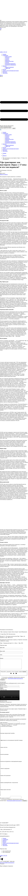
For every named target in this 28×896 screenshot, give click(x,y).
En (2, 75)
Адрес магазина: (3, 722)
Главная (4, 54)
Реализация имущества (10, 63)
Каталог (4, 69)
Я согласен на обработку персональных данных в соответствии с (12, 800)
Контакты (5, 71)
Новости (4, 65)
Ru (0, 75)
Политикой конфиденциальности (15, 678)
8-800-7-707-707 (3, 52)
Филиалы (7, 57)
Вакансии (7, 60)
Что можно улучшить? (5, 798)
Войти (2, 688)
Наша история (8, 56)
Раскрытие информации (10, 64)
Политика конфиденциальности (7, 862)
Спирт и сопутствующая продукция (11, 70)
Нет (1, 28)
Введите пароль (3, 687)
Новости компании (9, 67)
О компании (5, 55)
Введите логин (3, 685)
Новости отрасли (4, 174)
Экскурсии (5, 73)
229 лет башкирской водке (6, 127)
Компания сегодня (9, 61)
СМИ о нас (7, 68)
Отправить (25, 800)
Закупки (7, 62)
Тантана (7, 58)
